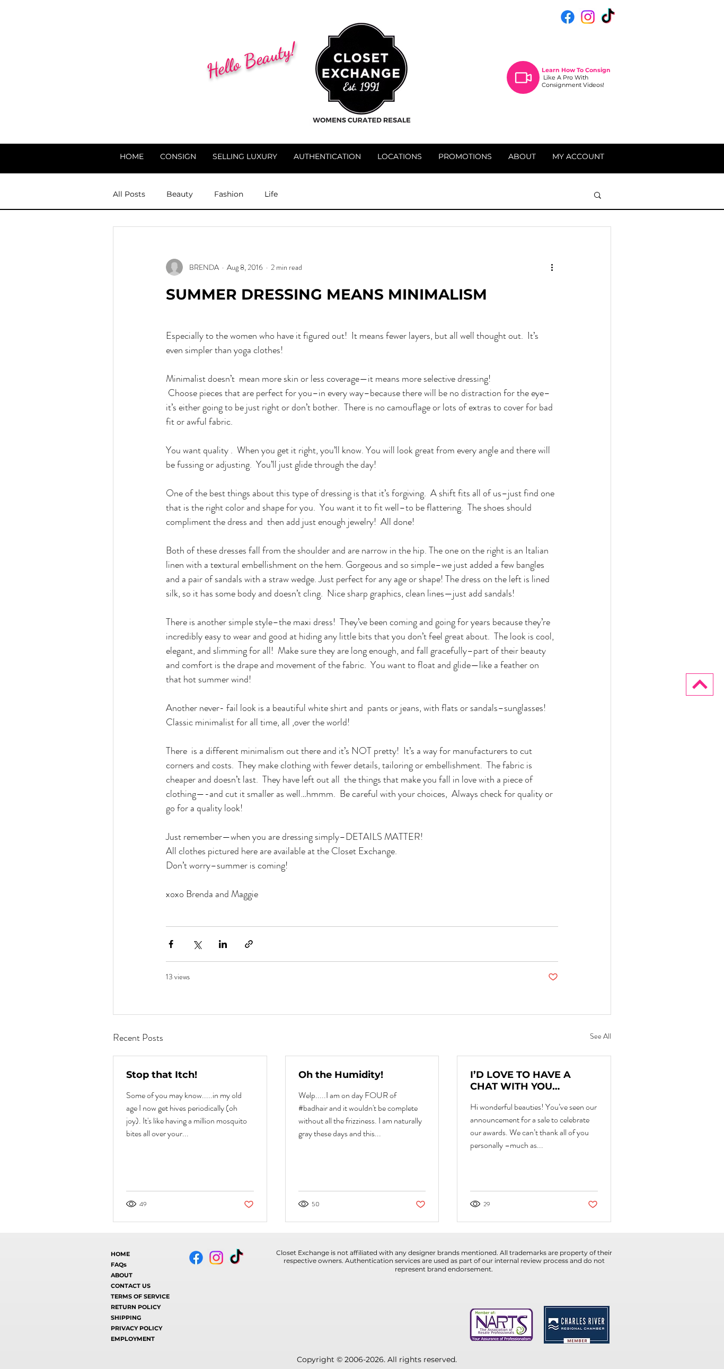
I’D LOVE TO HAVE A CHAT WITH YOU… (520, 1080)
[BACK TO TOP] (699, 684)
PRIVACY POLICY (136, 1328)
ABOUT (122, 1275)
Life (271, 194)
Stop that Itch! (161, 1075)
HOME (120, 1254)
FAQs (119, 1264)
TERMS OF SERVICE (140, 1296)
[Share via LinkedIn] (223, 944)
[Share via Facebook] (171, 944)
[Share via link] (249, 944)
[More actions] (551, 267)
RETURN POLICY (136, 1307)
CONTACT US (131, 1285)
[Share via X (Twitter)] (197, 944)
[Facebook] (568, 17)
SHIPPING (126, 1317)
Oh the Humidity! (340, 1075)
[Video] (523, 77)
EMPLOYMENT (133, 1338)
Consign (598, 70)
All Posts (129, 194)
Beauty (179, 194)
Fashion (228, 194)
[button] (598, 194)
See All (600, 1036)
